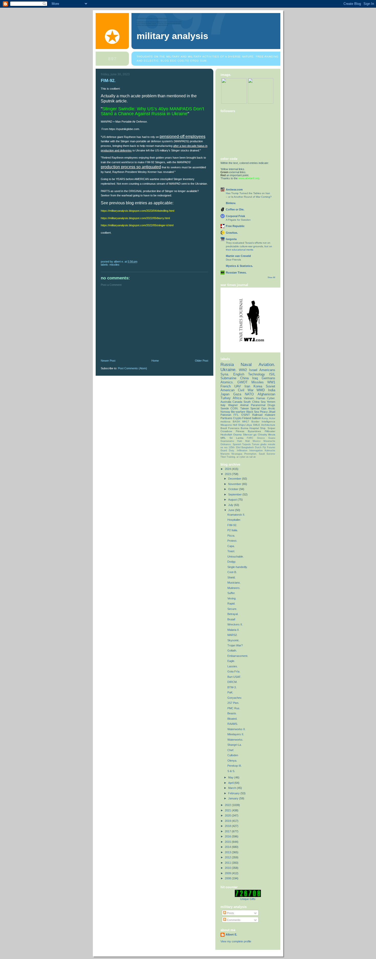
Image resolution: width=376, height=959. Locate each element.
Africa (237, 398)
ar (238, 457)
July (231, 504)
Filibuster (270, 431)
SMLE (256, 424)
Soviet (270, 386)
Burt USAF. (234, 676)
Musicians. (234, 582)
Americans (267, 370)
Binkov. (231, 203)
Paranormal (258, 405)
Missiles (114, 264)
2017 (228, 831)
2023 (228, 474)
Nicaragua (236, 454)
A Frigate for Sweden (238, 219)
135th (232, 447)
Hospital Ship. (257, 428)
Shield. (231, 577)
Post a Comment (111, 284)
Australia (225, 401)
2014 (228, 846)
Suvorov (271, 454)
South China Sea (254, 401)
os (247, 457)
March (232, 787)
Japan (224, 394)
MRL (223, 437)
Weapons (226, 424)
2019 (228, 820)
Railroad (257, 414)
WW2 (243, 370)
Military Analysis (172, 36)
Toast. (231, 551)
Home (155, 360)
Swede (224, 408)
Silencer (247, 434)
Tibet (223, 457)
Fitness (240, 431)
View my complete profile (235, 941)
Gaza (237, 394)
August (233, 499)
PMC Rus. (233, 708)
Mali (247, 441)
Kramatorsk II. (236, 514)
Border (255, 421)
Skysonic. (233, 640)
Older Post (201, 360)
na (221, 447)
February (234, 793)
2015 (228, 841)
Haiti (239, 441)
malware (270, 414)
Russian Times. (236, 272)
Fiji (264, 447)
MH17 (245, 421)
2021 (228, 810)
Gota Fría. (233, 671)
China (244, 378)
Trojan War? (235, 645)
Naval (246, 364)
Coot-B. (232, 572)
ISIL (272, 374)
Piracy (264, 411)
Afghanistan (266, 394)
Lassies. (232, 666)
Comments (233, 919)
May (231, 777)
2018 (228, 825)
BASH (236, 421)
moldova (225, 421)
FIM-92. (232, 525)
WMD (261, 390)
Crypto (237, 418)
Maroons (225, 454)
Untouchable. (235, 556)
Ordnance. (225, 444)
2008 (228, 878)
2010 (228, 867)
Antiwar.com (234, 189)
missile (271, 444)
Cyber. (271, 398)
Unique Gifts (248, 899)
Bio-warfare (238, 411)
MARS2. (232, 634)
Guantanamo (227, 441)
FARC (250, 438)
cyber (242, 457)
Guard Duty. (227, 450)
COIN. (234, 408)
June (231, 510)
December (235, 478)
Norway (225, 411)
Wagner (233, 405)
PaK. (230, 692)
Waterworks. (235, 739)
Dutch (258, 447)
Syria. (224, 374)
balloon (256, 418)
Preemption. (250, 454)
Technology (256, 374)
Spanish (237, 444)
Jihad (272, 411)
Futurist (271, 447)
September (235, 494)
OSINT (245, 414)
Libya (249, 424)
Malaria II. (233, 629)
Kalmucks (270, 450)
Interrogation (256, 450)
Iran (247, 386)
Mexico (256, 441)
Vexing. (231, 598)
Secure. (232, 608)
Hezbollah (226, 434)
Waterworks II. (236, 729)
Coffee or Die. (235, 209)
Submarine (228, 378)
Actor (272, 418)
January (233, 798)
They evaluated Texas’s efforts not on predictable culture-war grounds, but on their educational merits (249, 246)
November (235, 484)
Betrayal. (232, 613)
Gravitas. (232, 232)
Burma (244, 428)
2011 (228, 862)
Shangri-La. (234, 744)
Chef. (230, 750)
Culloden (232, 755)
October (233, 489)
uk (254, 457)
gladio (263, 444)
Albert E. (231, 934)
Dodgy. (231, 561)
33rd (238, 447)
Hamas (260, 398)
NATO (249, 394)
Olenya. (232, 760)
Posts (230, 913)
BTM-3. (232, 687)
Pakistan (225, 414)
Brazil (223, 428)
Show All (271, 277)
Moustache (269, 441)
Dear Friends (233, 259)
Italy (223, 405)
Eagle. (231, 660)
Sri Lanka (236, 437)
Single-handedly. (237, 567)
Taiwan (244, 408)
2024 (228, 468)
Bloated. (232, 718)
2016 (228, 836)
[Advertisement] (139, 324)
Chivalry (262, 434)
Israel (253, 370)
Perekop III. (234, 765)
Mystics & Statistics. (239, 265)
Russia (227, 364)
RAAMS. (232, 723)
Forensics (233, 428)
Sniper (271, 428)
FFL (236, 414)
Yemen (271, 401)
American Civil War (236, 390)
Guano (271, 438)
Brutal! (231, 619)
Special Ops (258, 408)
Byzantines (254, 431)
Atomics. (227, 382)
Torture (255, 444)
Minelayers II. (235, 734)
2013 (228, 852)
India (271, 390)
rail (250, 457)
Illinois (271, 434)
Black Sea (252, 411)
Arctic (271, 408)
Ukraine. (228, 369)
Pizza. (231, 535)
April (231, 782)
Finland (246, 418)
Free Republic (235, 226)
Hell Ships (239, 424)
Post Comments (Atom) (132, 368)
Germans (268, 378)
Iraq (255, 378)
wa (225, 447)
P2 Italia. (232, 530)
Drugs (271, 405)
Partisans (226, 418)
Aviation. (267, 364)
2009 (228, 873)
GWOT (242, 382)
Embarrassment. (237, 655)
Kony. (265, 418)
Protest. (232, 540)
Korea (257, 386)
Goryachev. (234, 697)
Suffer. (231, 593)
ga (255, 434)
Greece (261, 438)
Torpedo (246, 444)
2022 (228, 805)
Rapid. (231, 603)
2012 (228, 857)
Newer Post (108, 360)
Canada (237, 401)
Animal (244, 405)
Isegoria (231, 239)
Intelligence (268, 421)
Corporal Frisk (235, 216)
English (238, 374)
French (225, 386)
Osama (237, 434)
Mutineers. (233, 587)
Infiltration (242, 450)
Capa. (231, 546)
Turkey (225, 398)
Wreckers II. (235, 624)
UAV (237, 386)
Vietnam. (249, 398)
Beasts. (232, 713)
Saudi (262, 454)
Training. (231, 457)
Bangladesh (247, 447)
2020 (228, 815)
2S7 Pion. (233, 702)
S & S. (231, 771)
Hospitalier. (234, 519)
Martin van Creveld (238, 255)
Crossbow (226, 431)
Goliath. (232, 650)
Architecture (268, 424)
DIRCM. (232, 681)
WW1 (271, 382)
